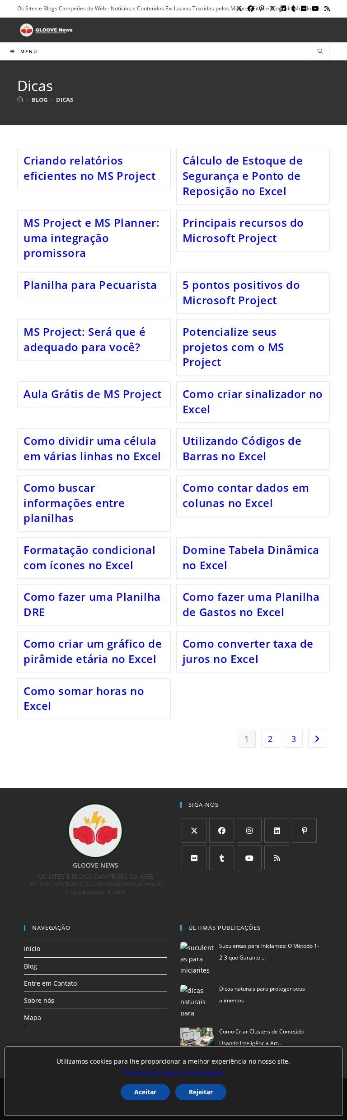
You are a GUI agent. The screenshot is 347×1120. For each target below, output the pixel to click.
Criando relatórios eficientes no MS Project (89, 168)
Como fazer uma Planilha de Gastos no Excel (251, 604)
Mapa (32, 1017)
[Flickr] (194, 858)
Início (32, 948)
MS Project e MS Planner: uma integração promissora (91, 237)
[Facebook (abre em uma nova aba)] (251, 8)
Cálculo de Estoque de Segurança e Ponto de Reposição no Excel (243, 175)
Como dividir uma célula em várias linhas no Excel (92, 448)
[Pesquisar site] (320, 52)
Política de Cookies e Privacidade (173, 1072)
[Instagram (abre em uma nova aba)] (272, 8)
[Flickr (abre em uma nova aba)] (303, 8)
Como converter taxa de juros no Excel (248, 651)
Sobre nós (39, 1000)
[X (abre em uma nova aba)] (239, 8)
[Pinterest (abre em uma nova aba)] (262, 8)
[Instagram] (249, 830)
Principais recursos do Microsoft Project (243, 230)
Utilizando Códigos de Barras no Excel (242, 448)
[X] (194, 830)
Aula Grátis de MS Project (92, 393)
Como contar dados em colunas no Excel (246, 495)
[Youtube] (249, 858)
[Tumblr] (221, 858)
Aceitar (145, 1092)
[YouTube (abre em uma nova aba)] (315, 8)
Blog (30, 966)
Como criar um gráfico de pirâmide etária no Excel (92, 651)
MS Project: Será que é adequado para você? (84, 339)
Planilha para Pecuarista (90, 284)
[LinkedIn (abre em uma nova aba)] (283, 8)
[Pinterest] (304, 830)
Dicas (64, 100)
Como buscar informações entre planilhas (74, 502)
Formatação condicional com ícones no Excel (89, 557)
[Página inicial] (20, 100)
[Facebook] (221, 830)
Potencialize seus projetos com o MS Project (233, 346)
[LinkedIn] (276, 830)
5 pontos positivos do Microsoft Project (241, 292)
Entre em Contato (50, 983)
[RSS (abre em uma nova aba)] (326, 8)
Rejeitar (201, 1092)
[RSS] (276, 858)
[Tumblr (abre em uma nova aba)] (293, 8)
